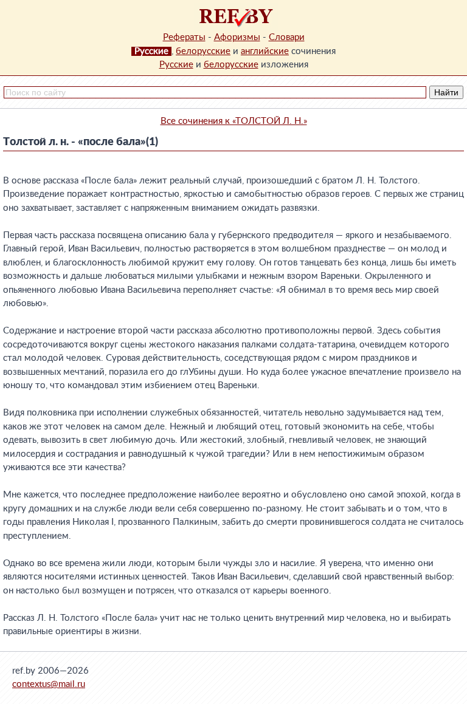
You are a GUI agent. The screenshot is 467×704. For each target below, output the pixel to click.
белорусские (203, 51)
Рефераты (184, 37)
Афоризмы (237, 37)
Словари (287, 37)
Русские (176, 64)
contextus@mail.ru (48, 684)
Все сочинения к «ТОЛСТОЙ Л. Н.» (234, 121)
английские (265, 51)
